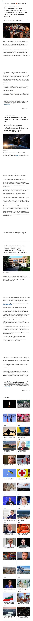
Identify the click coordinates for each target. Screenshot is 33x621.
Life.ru (10, 115)
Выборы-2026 (7, 3)
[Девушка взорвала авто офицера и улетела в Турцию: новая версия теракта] (23, 475)
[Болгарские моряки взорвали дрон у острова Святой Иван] (9, 599)
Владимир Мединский (7, 304)
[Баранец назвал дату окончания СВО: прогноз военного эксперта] (9, 433)
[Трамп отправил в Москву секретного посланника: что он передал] (9, 530)
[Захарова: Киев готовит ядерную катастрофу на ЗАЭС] (23, 502)
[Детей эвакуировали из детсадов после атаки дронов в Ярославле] (23, 599)
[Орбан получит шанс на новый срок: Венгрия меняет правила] (9, 502)
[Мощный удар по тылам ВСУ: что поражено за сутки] (9, 558)
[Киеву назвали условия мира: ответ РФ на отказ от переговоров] (9, 544)
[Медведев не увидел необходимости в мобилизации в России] (9, 516)
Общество (13, 115)
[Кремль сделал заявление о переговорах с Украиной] (23, 447)
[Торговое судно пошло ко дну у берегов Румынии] (23, 516)
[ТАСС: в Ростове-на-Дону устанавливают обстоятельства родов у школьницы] (9, 489)
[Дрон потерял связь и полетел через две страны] (9, 447)
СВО (18, 3)
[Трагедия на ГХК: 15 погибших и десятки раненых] (23, 461)
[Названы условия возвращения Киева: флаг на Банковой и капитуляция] (9, 475)
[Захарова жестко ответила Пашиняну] (9, 461)
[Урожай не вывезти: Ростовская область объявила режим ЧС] (9, 613)
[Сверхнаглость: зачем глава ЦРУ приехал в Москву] (9, 420)
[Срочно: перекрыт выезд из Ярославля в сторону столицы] (23, 613)
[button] (16, 30)
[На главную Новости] (5, 1)
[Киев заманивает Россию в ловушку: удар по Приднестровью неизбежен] (9, 585)
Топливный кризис (23, 3)
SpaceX (17, 155)
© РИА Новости (11, 243)
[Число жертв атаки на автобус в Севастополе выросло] (23, 489)
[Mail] (2, 1)
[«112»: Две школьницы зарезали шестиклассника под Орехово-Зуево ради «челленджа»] (9, 406)
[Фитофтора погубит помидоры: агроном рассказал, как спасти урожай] (23, 530)
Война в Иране (13, 3)
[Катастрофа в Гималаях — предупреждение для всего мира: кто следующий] (23, 406)
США (15, 93)
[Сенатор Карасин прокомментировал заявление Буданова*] (23, 558)
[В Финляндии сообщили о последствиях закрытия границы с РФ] (23, 572)
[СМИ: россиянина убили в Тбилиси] (9, 572)
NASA (5, 189)
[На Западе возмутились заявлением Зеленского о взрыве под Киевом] (23, 544)
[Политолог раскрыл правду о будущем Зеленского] (23, 433)
